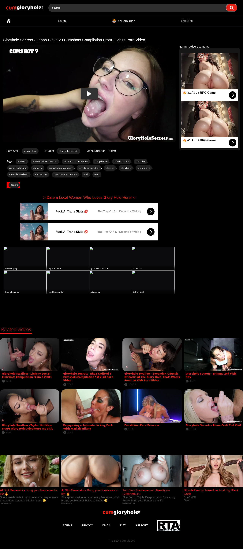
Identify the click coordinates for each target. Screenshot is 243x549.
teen (96, 174)
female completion (89, 167)
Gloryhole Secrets (68, 151)
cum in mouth (121, 161)
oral (86, 174)
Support (141, 525)
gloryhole (126, 167)
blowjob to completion (76, 161)
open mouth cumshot (65, 174)
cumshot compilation (60, 167)
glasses (110, 167)
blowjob (21, 161)
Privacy (87, 525)
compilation (101, 161)
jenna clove (143, 167)
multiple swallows (19, 174)
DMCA (106, 525)
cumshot (38, 167)
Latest (62, 20)
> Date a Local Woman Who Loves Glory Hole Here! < (89, 197)
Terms (67, 525)
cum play (140, 161)
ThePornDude (125, 20)
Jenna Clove (30, 151)
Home (8, 21)
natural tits (41, 174)
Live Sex (187, 20)
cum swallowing (18, 167)
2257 (123, 525)
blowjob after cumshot (44, 161)
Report (14, 184)
